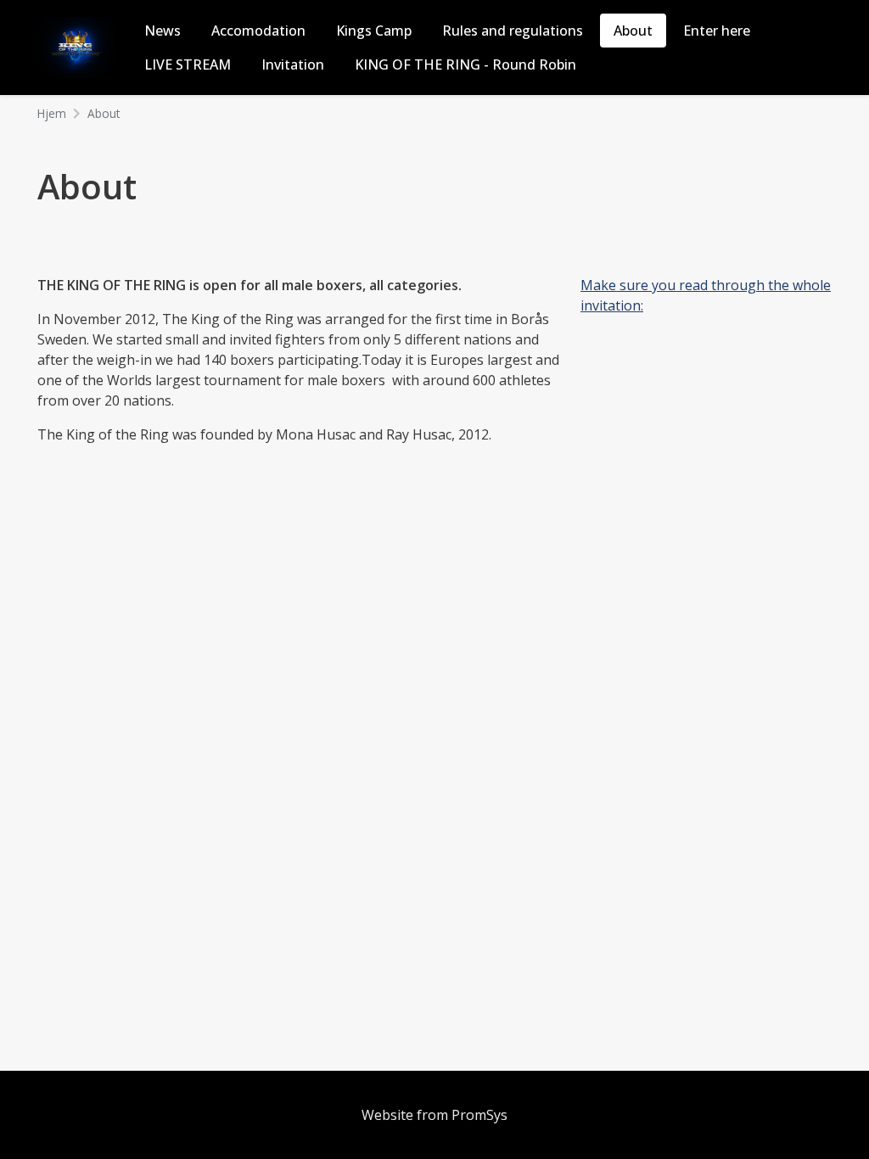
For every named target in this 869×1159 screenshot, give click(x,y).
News (162, 30)
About (633, 30)
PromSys (479, 1115)
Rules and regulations (512, 30)
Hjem (51, 113)
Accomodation (258, 30)
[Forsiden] (82, 45)
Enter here (716, 30)
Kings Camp (374, 30)
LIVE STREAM (187, 64)
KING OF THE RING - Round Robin (465, 64)
